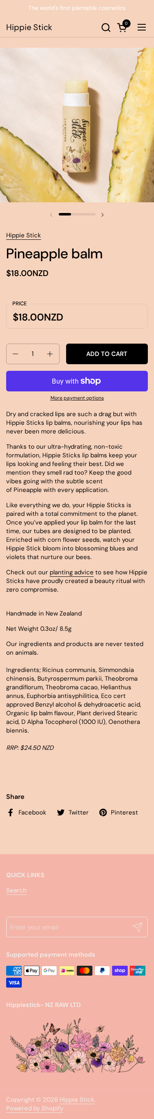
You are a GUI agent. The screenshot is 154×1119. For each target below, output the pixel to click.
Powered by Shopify (34, 1108)
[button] (106, 27)
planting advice (72, 572)
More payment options (77, 398)
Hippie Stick (29, 27)
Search (16, 890)
